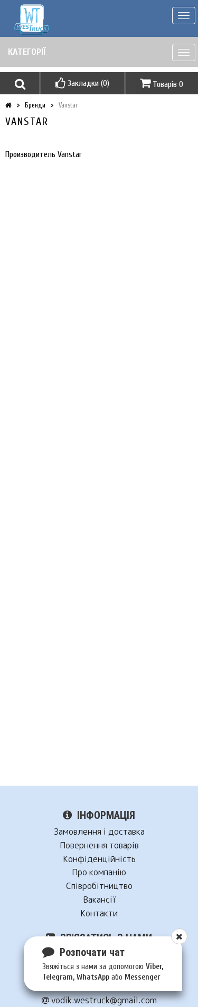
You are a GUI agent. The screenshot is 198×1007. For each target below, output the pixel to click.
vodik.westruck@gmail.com (103, 1000)
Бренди (35, 105)
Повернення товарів (99, 845)
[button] (20, 83)
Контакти (99, 913)
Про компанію (99, 872)
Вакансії (99, 899)
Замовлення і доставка (99, 831)
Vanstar (68, 105)
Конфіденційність (99, 859)
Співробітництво (99, 886)
